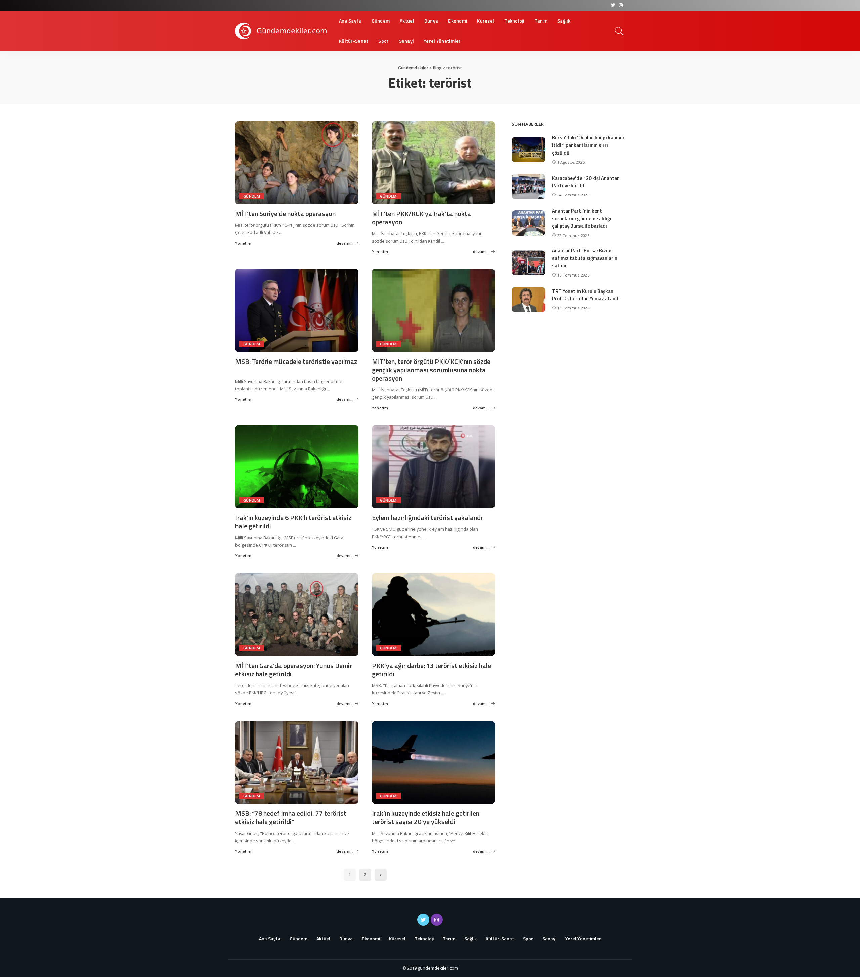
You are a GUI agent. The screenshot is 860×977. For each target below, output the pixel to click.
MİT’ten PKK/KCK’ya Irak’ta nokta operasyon (421, 217)
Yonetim (243, 243)
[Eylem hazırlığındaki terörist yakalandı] (433, 466)
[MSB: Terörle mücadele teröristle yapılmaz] (296, 310)
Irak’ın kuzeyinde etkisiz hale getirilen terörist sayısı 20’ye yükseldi (425, 817)
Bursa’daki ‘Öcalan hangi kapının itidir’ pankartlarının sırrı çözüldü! (588, 145)
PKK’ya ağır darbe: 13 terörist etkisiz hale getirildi (431, 669)
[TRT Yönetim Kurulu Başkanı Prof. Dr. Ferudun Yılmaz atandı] (528, 299)
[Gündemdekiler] (282, 31)
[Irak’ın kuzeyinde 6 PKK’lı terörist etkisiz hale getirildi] (296, 466)
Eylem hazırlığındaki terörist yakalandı (427, 517)
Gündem (251, 196)
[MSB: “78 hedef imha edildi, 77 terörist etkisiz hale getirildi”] (296, 762)
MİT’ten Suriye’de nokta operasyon (285, 213)
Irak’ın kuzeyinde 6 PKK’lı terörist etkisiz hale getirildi (293, 521)
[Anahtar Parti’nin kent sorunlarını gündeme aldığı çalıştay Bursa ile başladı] (528, 223)
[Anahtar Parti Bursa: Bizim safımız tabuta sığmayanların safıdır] (528, 262)
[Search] (619, 31)
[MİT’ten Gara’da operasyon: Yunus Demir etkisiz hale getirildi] (296, 614)
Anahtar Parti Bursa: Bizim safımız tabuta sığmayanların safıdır (584, 258)
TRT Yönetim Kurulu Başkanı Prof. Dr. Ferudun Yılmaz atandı (586, 295)
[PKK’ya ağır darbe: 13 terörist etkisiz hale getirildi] (433, 614)
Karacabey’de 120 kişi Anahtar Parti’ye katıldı (585, 182)
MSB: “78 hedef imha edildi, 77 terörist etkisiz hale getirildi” (290, 817)
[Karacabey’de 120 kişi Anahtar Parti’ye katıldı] (528, 186)
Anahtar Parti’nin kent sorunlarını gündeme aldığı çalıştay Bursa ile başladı (581, 218)
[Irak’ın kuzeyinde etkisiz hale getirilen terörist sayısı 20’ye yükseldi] (433, 762)
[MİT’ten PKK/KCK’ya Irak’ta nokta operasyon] (433, 162)
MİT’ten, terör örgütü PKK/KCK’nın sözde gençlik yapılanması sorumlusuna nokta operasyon (431, 369)
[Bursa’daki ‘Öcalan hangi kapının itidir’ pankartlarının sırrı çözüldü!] (528, 149)
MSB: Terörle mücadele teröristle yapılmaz (296, 361)
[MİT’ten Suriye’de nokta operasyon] (296, 162)
